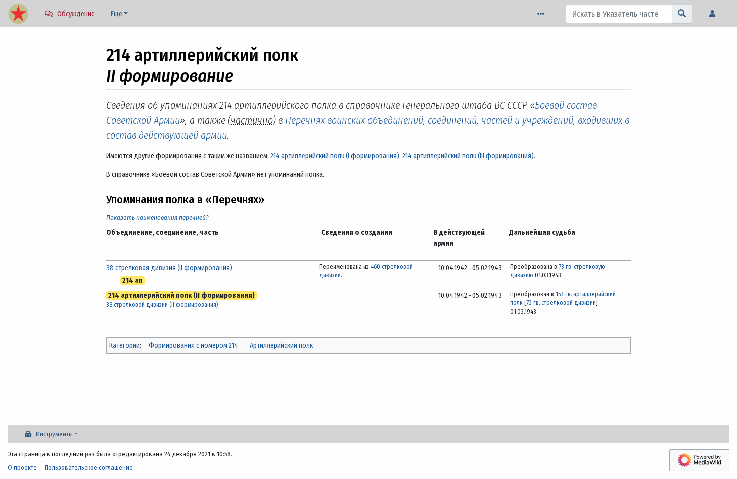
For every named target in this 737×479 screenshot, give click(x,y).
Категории (124, 345)
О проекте (22, 467)
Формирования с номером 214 (193, 345)
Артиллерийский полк (281, 345)
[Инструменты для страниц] (542, 14)
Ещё (116, 14)
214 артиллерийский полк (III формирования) (468, 156)
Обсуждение (76, 14)
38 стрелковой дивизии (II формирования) (162, 304)
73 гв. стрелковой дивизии (561, 302)
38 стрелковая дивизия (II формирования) (169, 268)
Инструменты (54, 434)
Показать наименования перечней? (157, 217)
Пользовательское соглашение (89, 467)
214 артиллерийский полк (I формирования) (334, 156)
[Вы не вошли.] (714, 14)
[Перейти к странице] (682, 13)
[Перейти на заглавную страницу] (18, 15)
